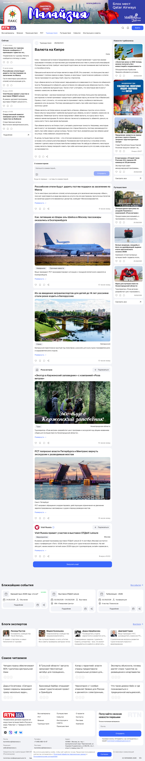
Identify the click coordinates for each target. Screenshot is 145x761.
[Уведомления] (128, 28)
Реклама (79, 720)
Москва (107, 537)
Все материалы (8, 33)
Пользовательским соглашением (45, 756)
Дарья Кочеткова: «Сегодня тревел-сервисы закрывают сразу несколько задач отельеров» (17, 690)
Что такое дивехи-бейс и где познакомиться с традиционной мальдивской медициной (125, 690)
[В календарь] (37, 605)
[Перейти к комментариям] (11, 62)
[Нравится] (4, 62)
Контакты (79, 717)
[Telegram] (15, 732)
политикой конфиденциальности (118, 741)
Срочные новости (57, 268)
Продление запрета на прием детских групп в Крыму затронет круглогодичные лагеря (128, 138)
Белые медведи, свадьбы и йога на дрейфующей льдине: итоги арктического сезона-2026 (128, 248)
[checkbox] (100, 739)
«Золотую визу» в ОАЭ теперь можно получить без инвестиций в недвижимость (128, 64)
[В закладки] (8, 62)
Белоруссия (105, 344)
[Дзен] (5, 732)
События (76, 33)
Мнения (20, 33)
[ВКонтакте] (21, 732)
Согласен (104, 754)
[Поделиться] (47, 157)
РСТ (41, 33)
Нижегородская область (100, 426)
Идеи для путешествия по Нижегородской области (126, 284)
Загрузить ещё (73, 564)
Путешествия (65, 33)
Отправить (120, 733)
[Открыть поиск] (123, 28)
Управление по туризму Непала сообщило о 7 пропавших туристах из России (13, 51)
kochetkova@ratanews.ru (11, 742)
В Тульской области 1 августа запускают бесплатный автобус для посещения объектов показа (54, 670)
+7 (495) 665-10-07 (40, 742)
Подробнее (18, 605)
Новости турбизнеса (123, 40)
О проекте (80, 713)
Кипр (108, 54)
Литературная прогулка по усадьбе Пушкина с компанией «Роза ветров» (127, 210)
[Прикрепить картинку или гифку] (37, 174)
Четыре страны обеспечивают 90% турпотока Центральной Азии (18, 668)
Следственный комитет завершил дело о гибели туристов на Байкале (14, 116)
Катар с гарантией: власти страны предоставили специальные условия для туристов (88, 670)
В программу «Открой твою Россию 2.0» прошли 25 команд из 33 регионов (127, 160)
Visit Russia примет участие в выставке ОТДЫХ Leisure (16, 95)
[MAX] (10, 732)
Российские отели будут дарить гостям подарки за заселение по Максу (14, 73)
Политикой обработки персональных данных (70, 754)
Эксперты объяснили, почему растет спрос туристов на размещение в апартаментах (126, 668)
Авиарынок (41, 268)
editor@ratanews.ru (9, 748)
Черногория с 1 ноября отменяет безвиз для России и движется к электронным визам (89, 690)
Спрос (39, 344)
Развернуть (39, 203)
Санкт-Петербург (42, 502)
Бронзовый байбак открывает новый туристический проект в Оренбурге (54, 689)
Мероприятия (42, 537)
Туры (38, 426)
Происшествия (31, 33)
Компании (80, 724)
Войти (137, 28)
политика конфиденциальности (14, 758)
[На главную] (9, 28)
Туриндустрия (51, 33)
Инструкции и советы (92, 33)
